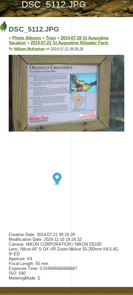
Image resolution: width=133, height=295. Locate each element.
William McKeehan (29, 49)
